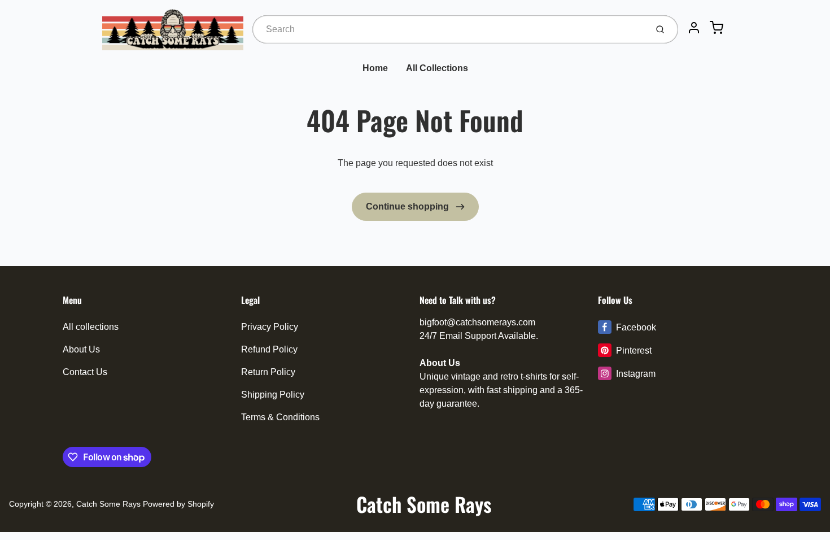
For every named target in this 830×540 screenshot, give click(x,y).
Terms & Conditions (280, 417)
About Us (81, 349)
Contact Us (85, 372)
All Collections (437, 68)
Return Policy (268, 372)
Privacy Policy (269, 327)
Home (375, 68)
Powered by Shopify (178, 503)
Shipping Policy (272, 394)
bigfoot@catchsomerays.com (477, 322)
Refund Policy (269, 349)
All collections (91, 327)
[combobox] (448, 29)
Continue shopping (408, 206)
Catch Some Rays (108, 503)
